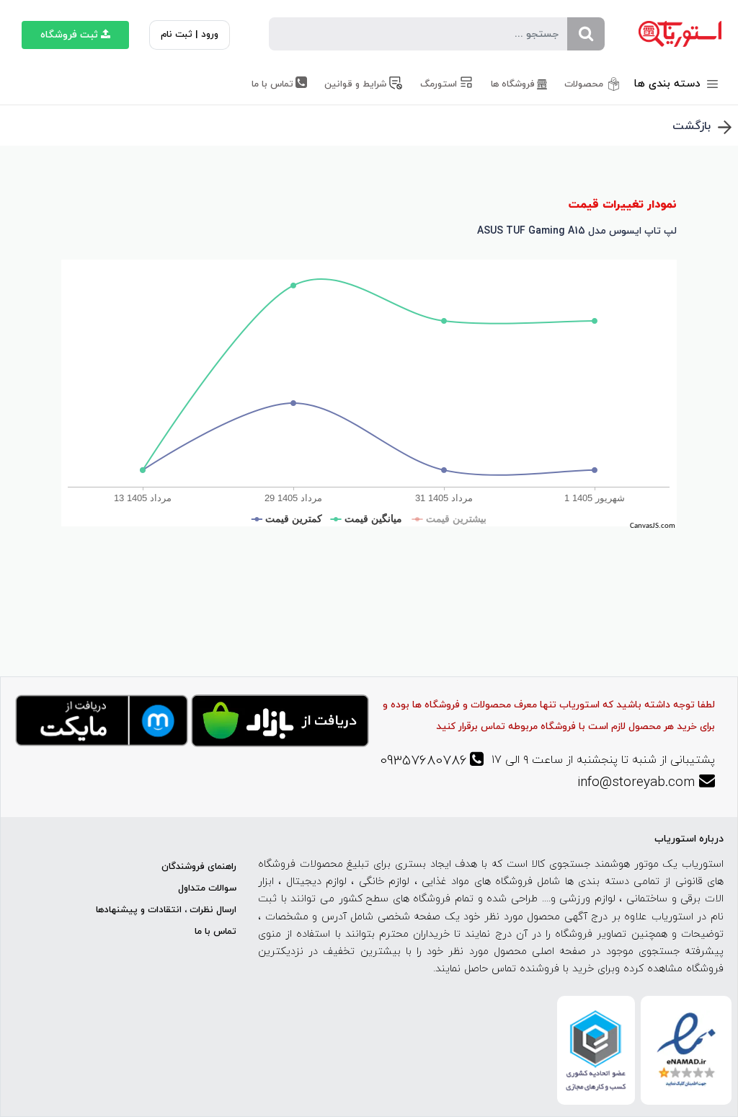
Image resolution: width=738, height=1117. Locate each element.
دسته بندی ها (668, 84)
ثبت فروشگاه (69, 35)
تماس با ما (215, 931)
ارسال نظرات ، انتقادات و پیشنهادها (166, 910)
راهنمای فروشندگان (198, 866)
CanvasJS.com (652, 526)
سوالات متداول (207, 888)
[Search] (586, 33)
